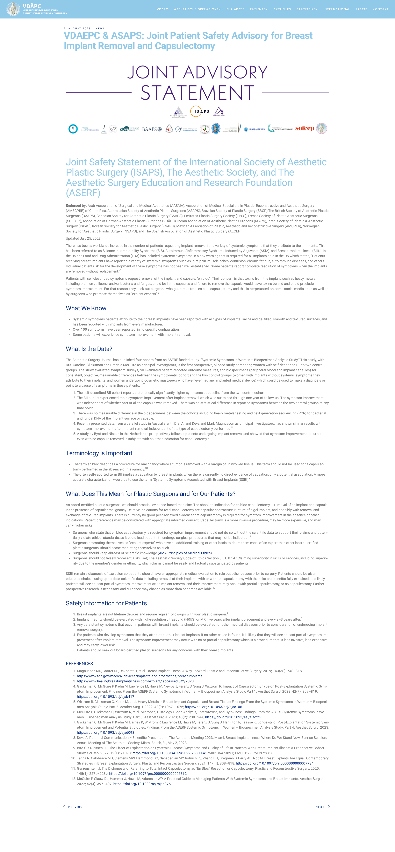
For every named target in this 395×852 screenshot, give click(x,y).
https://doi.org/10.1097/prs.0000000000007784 (275, 763)
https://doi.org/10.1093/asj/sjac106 (213, 707)
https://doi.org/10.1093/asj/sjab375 (142, 784)
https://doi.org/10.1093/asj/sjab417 (105, 696)
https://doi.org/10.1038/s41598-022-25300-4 (168, 753)
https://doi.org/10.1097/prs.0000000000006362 (148, 774)
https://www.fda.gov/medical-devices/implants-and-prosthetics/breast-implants (139, 676)
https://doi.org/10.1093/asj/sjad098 (105, 732)
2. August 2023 (77, 28)
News (100, 28)
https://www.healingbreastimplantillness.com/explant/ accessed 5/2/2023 (135, 681)
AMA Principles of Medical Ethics (185, 553)
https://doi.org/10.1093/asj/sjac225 (233, 717)
